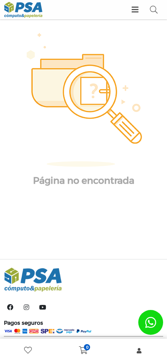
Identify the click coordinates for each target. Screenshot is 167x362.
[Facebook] (10, 307)
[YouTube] (43, 307)
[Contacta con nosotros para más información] (150, 322)
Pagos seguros (23, 322)
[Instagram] (26, 307)
